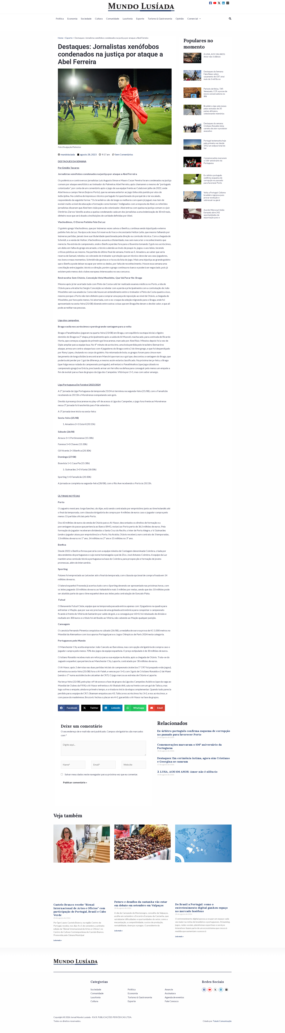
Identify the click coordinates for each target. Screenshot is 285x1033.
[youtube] (215, 2)
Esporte (140, 18)
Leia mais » (57, 940)
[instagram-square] (228, 2)
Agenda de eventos (174, 997)
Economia (72, 18)
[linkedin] (224, 2)
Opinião (180, 18)
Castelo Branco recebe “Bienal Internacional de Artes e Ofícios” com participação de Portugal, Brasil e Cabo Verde (79, 910)
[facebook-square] (211, 2)
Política (60, 18)
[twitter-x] (219, 2)
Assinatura (170, 993)
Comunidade (112, 18)
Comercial (192, 18)
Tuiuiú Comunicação (222, 1021)
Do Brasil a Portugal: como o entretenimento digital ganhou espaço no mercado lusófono (201, 908)
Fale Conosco (172, 1001)
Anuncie (169, 989)
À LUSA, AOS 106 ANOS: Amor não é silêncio (187, 771)
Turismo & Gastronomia (160, 18)
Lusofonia (128, 18)
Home (60, 38)
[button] (199, 18)
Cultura (99, 18)
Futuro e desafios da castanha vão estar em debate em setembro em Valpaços (140, 903)
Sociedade (86, 18)
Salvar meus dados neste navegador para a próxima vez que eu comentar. (101, 774)
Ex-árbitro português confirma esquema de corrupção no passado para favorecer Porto (193, 732)
